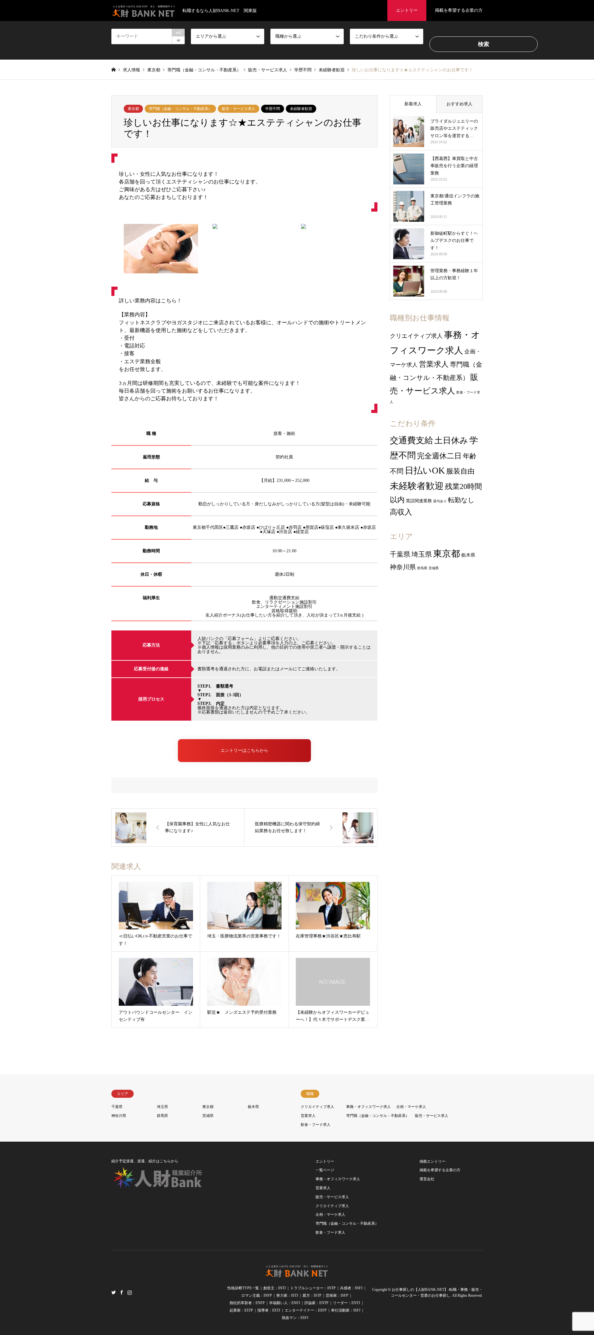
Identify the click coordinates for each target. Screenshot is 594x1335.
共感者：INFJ (351, 1288)
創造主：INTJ (274, 1288)
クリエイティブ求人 (416, 336)
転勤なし (461, 500)
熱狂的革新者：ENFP (247, 1303)
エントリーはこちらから (244, 750)
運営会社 (427, 1179)
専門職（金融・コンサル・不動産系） (180, 109)
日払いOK (425, 470)
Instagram (129, 1292)
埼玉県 (421, 554)
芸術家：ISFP (337, 1295)
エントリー (407, 10)
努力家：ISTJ (287, 1295)
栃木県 (468, 555)
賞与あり (440, 501)
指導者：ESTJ (268, 1310)
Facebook (121, 1292)
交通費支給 (411, 440)
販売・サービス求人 (238, 109)
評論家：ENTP (316, 1303)
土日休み (451, 440)
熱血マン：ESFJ (295, 1318)
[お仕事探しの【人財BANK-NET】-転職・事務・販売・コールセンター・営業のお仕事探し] (297, 1274)
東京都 (133, 109)
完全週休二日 (439, 456)
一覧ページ (325, 1170)
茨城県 (433, 568)
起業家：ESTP (241, 1310)
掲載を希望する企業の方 (459, 10)
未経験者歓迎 (301, 109)
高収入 (401, 512)
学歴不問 (272, 109)
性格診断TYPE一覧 (243, 1288)
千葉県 (400, 554)
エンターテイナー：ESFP (306, 1310)
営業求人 (434, 364)
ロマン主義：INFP (256, 1295)
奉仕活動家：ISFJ (345, 1310)
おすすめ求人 (459, 104)
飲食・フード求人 (315, 1124)
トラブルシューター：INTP (313, 1288)
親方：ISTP (312, 1295)
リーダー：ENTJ (346, 1303)
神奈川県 (403, 567)
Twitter (113, 1292)
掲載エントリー (433, 1161)
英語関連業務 (419, 501)
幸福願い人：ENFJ (284, 1303)
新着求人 (413, 104)
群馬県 (422, 568)
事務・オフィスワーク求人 (368, 1107)
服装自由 (460, 471)
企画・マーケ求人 (411, 1107)
